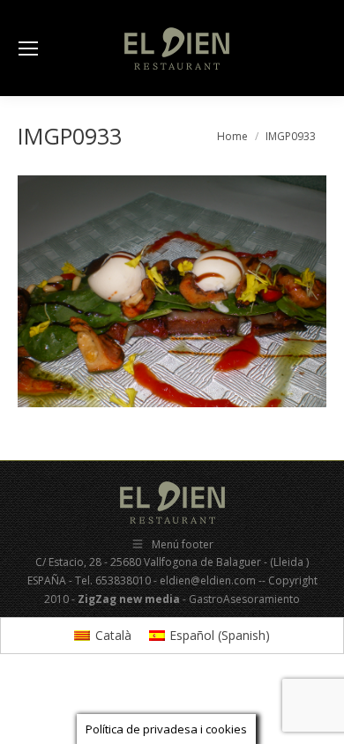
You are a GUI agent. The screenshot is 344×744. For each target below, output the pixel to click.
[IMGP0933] (172, 291)
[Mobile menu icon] (28, 48)
